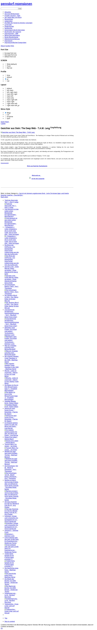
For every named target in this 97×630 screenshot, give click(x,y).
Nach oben (4, 197)
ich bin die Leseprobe (38, 178)
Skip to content (10, 621)
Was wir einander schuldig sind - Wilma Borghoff (10, 347)
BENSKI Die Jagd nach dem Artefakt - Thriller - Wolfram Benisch (11, 454)
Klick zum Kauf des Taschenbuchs (37, 166)
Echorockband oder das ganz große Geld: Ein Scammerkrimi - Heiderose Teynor (12, 540)
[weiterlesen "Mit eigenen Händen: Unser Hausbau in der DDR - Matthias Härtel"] (12, 369)
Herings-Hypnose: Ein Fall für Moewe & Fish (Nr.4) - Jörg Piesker (12, 504)
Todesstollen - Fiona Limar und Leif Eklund (11, 606)
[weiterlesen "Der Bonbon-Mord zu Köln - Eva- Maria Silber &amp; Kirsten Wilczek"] (12, 308)
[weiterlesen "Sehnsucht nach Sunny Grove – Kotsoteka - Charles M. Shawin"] (12, 421)
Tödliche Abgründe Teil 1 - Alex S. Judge (11, 201)
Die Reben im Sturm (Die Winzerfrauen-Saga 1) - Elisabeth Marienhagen (11, 387)
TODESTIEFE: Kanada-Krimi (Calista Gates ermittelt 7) (9, 556)
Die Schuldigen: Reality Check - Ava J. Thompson (11, 286)
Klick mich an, (36, 175)
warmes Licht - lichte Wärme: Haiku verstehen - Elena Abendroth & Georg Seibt (12, 270)
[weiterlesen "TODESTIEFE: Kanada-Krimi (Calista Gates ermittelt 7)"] (12, 566)
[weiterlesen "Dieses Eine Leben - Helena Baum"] (12, 442)
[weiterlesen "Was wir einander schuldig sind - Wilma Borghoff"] (12, 355)
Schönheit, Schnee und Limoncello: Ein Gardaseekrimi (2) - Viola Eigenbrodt (11, 518)
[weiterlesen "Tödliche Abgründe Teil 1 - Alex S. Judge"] (12, 207)
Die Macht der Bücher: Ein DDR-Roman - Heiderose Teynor (11, 581)
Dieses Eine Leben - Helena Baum (11, 438)
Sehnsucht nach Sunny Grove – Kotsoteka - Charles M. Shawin (11, 411)
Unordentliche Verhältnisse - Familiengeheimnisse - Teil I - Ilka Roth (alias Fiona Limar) (12, 313)
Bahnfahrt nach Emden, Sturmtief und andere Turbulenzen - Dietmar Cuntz (11, 331)
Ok (2, 628)
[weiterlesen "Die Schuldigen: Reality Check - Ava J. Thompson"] (12, 294)
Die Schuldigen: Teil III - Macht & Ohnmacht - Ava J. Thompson (11, 468)
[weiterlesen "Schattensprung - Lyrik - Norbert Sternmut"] (12, 602)
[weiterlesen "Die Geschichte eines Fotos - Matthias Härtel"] (12, 577)
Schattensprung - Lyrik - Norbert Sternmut (10, 595)
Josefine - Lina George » (15, 195)
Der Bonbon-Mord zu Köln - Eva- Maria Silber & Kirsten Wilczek (11, 298)
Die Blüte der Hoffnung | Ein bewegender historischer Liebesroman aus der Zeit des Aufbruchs (12, 249)
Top (6, 618)
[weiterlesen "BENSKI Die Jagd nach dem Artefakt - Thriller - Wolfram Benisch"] (12, 464)
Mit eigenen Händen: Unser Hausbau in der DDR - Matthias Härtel (12, 359)
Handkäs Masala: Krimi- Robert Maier (11, 402)
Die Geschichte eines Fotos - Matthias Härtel (11, 570)
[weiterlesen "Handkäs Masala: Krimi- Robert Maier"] (12, 407)
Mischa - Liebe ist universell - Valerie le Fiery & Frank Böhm (11, 373)
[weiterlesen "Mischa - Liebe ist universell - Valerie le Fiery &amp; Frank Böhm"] (12, 383)
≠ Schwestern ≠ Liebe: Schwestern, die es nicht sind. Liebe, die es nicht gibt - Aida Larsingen (12, 230)
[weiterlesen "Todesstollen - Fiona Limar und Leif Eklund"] (12, 613)
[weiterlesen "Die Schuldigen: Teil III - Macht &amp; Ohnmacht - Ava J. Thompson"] (12, 478)
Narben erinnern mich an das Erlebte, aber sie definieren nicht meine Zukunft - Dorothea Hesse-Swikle (11, 484)
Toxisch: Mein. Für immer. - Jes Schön (11, 445)
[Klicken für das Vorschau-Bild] (18, 132)
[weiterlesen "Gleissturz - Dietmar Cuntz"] (12, 536)
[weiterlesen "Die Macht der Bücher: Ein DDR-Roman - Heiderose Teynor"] (12, 591)
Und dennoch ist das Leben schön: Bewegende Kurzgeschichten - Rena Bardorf (11, 212)
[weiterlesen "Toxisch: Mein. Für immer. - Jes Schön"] (12, 450)
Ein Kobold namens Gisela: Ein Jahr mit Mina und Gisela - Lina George (11, 425)
